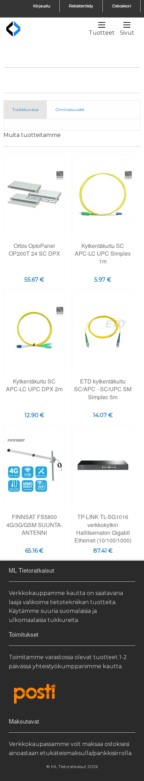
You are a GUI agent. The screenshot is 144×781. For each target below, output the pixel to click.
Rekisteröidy (81, 5)
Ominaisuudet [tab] (70, 109)
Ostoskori (121, 5)
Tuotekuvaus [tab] (25, 109)
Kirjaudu (41, 5)
